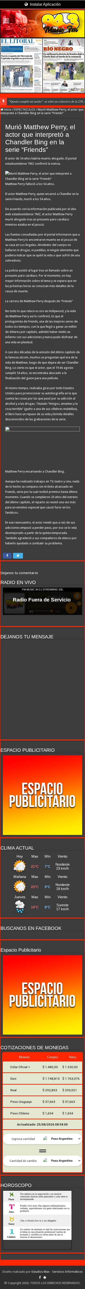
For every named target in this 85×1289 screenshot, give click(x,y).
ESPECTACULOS (24, 109)
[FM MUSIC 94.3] (42, 24)
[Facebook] (39, 1277)
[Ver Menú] (6, 21)
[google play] (45, 1277)
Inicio (7, 109)
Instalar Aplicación (45, 4)
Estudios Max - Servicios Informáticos (57, 1271)
